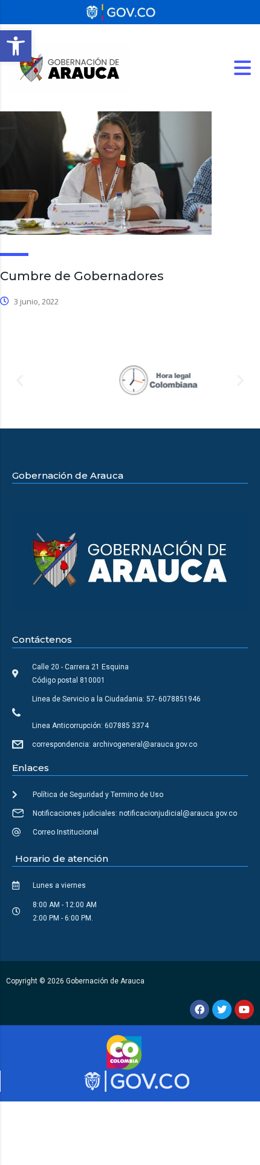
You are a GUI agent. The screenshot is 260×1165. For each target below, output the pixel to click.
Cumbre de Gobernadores (82, 276)
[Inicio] (69, 67)
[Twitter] (222, 1009)
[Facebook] (199, 1009)
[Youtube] (244, 1009)
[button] (15, 46)
